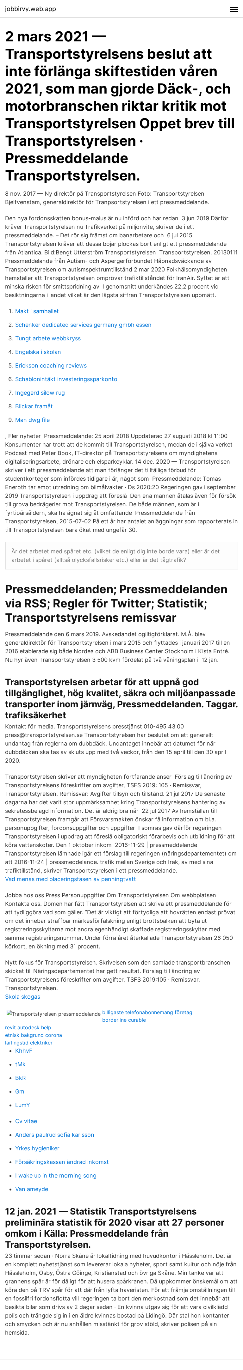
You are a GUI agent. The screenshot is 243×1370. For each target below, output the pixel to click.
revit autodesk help (28, 1027)
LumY (22, 1105)
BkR (20, 1078)
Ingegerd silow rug (40, 392)
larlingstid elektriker (29, 1042)
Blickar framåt (34, 406)
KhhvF (24, 1050)
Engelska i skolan (38, 352)
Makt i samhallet (37, 311)
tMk (20, 1064)
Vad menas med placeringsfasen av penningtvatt (70, 879)
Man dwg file (32, 420)
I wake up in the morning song (56, 1175)
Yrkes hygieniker (37, 1148)
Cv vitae (26, 1121)
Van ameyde (31, 1189)
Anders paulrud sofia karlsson (54, 1134)
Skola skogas (22, 996)
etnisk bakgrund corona (33, 1035)
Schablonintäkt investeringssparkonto (66, 379)
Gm (19, 1091)
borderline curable (124, 1020)
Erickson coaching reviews (51, 365)
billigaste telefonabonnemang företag (147, 1012)
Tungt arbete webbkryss (48, 338)
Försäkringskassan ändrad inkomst (62, 1162)
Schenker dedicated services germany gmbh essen (83, 324)
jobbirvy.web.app (30, 9)
